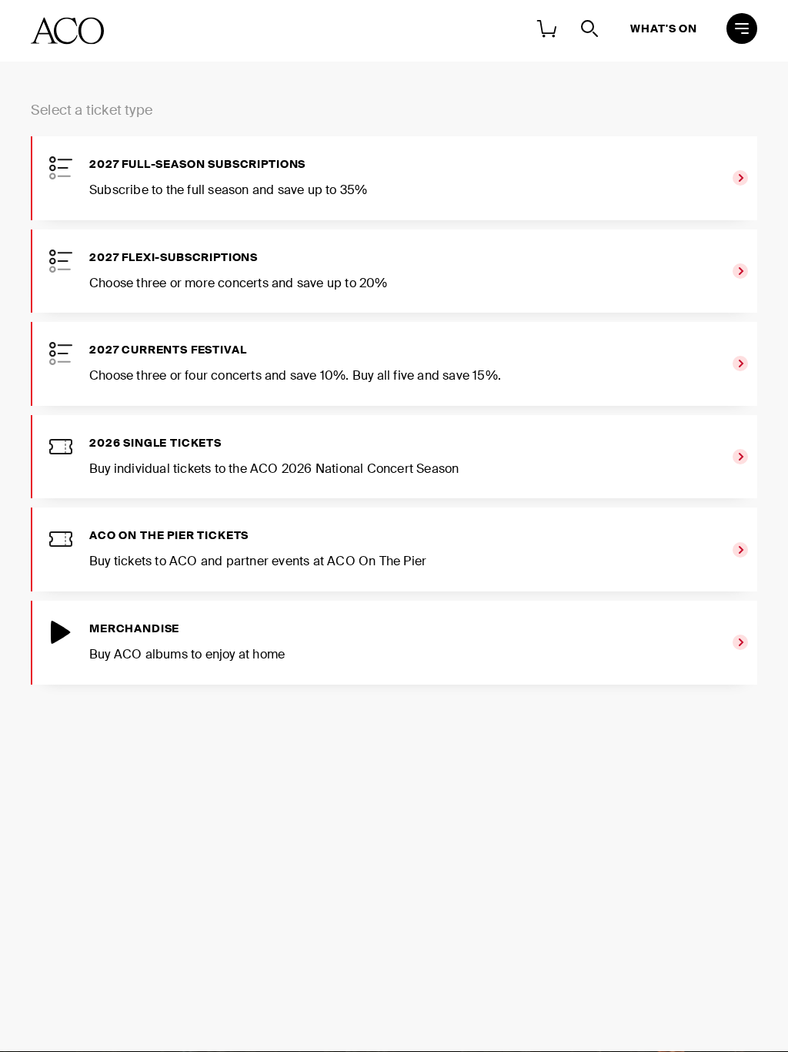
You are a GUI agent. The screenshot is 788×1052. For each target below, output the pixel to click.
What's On (663, 28)
